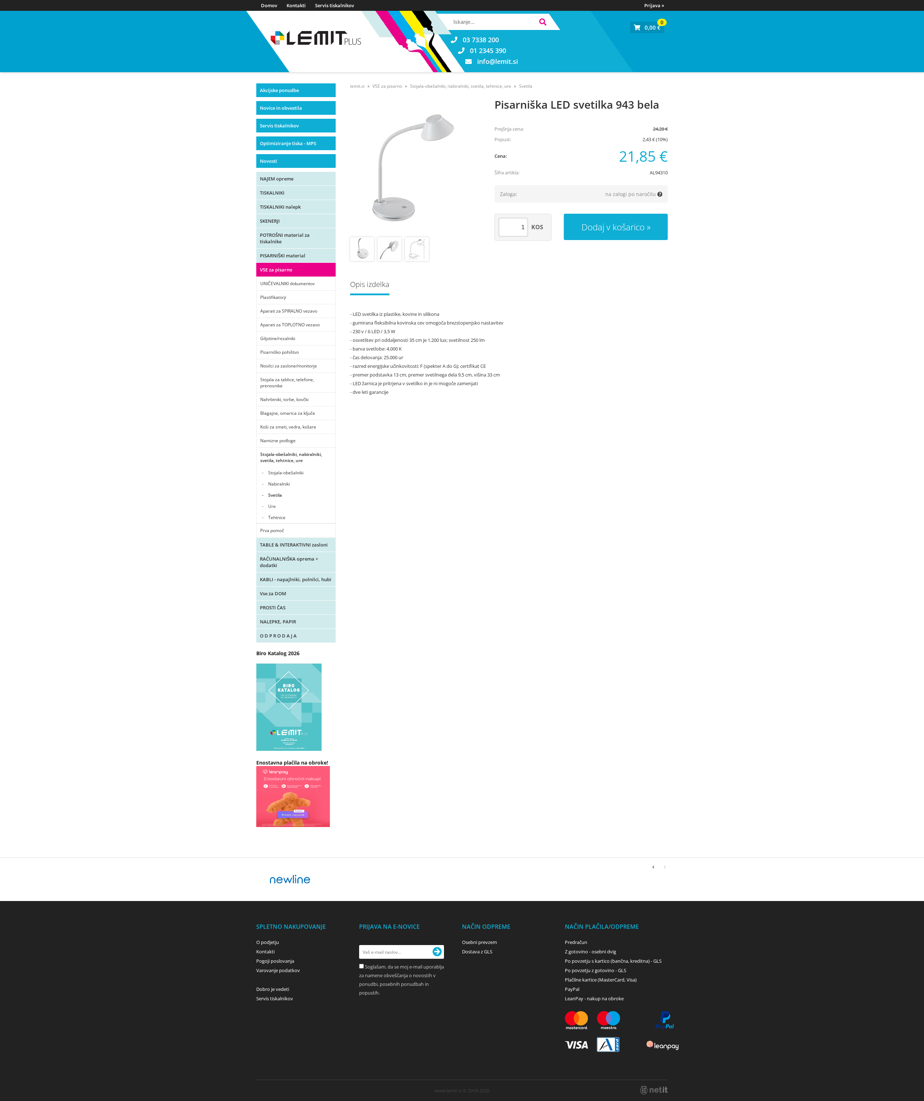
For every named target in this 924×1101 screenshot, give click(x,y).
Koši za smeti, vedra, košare (288, 427)
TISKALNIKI (272, 193)
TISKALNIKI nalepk (280, 207)
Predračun (576, 942)
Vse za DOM (273, 593)
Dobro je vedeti (272, 989)
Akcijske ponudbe (279, 90)
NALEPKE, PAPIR (278, 621)
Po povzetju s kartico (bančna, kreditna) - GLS (613, 961)
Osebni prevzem (479, 942)
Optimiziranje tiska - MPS (288, 143)
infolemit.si (497, 61)
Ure (272, 506)
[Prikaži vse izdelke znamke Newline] (290, 879)
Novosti (268, 161)
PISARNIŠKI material (282, 255)
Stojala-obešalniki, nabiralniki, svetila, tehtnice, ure (291, 457)
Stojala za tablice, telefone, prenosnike (287, 383)
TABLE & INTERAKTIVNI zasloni (294, 544)
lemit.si (357, 86)
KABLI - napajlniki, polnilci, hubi (295, 579)
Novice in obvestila (281, 108)
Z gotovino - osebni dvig (590, 951)
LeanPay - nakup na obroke (594, 998)
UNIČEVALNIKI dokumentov (287, 283)
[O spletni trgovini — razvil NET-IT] (654, 1090)
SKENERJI (270, 221)
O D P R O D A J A (278, 635)
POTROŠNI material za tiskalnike (285, 238)
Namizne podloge (278, 441)
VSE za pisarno (276, 269)
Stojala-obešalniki (286, 473)
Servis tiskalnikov (334, 5)
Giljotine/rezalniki (277, 338)
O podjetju (267, 942)
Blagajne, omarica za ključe (287, 413)
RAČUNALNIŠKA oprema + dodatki (289, 562)
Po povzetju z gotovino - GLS (595, 970)
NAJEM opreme (276, 178)
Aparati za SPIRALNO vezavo (288, 311)
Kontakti (296, 5)
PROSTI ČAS (273, 607)
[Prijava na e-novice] (437, 952)
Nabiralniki (279, 484)
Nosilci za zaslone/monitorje (288, 366)
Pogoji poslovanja (275, 961)
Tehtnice (277, 517)
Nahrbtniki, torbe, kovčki (284, 399)
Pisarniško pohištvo (279, 352)
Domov (269, 5)
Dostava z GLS (477, 951)
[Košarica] (647, 27)
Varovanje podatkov (278, 970)
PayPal (572, 989)
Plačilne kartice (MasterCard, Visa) (601, 979)
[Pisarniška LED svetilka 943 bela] (415, 169)
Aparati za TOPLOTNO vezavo (290, 325)
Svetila (275, 495)
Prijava (654, 5)
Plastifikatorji (273, 297)
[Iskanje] (543, 23)
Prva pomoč (272, 530)
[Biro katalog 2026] (289, 748)
